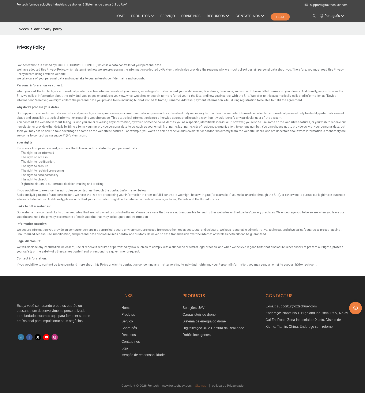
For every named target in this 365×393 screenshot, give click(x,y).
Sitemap (200, 385)
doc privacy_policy (48, 29)
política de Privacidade (227, 385)
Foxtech (23, 29)
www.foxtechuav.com (177, 385)
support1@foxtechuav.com (328, 5)
